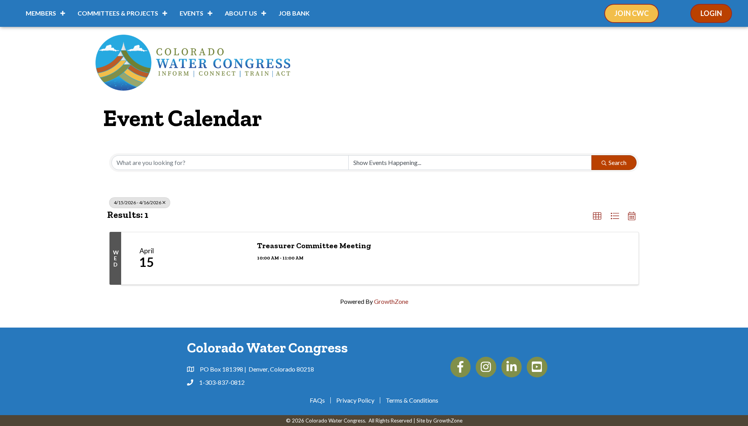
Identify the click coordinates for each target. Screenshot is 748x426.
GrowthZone (391, 301)
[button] (597, 216)
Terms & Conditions (412, 400)
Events (191, 13)
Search (617, 162)
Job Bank (294, 13)
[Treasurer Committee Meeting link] (210, 258)
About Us (241, 13)
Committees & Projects (118, 13)
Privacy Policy (355, 400)
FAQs (317, 400)
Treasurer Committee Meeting (314, 245)
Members (41, 13)
